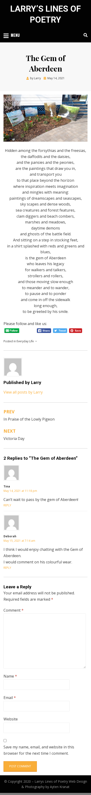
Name (10, 676)
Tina (7, 486)
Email (10, 697)
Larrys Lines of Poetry (51, 781)
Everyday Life (25, 341)
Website (11, 719)
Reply (7, 505)
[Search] (84, 35)
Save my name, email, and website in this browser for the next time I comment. (39, 750)
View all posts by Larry (23, 392)
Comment (14, 610)
